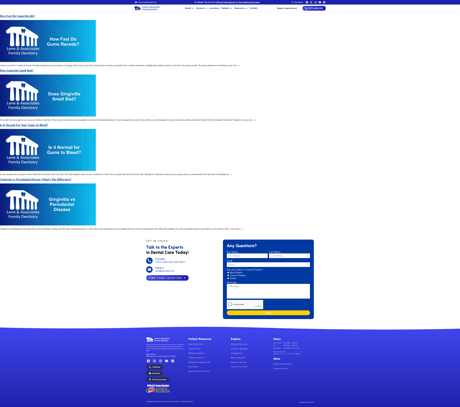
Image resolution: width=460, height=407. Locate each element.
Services (200, 8)
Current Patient (238, 275)
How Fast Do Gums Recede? (17, 15)
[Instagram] (315, 2)
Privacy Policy (309, 402)
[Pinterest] (324, 2)
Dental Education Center (199, 371)
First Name (232, 251)
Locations (214, 8)
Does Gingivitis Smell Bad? (16, 70)
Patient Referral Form (282, 364)
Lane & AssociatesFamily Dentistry (162, 339)
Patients (225, 8)
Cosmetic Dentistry (239, 349)
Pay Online (193, 367)
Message (232, 282)
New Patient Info (196, 344)
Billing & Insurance (196, 353)
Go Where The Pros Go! (227, 2)
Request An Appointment (200, 362)
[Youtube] (320, 2)
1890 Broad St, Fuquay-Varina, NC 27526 (161, 356)
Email (160, 268)
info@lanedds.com (165, 270)
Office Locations (196, 358)
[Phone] (149, 260)
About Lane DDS (238, 358)
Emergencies (236, 353)
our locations (283, 354)
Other (233, 278)
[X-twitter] (311, 2)
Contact (254, 8)
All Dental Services (239, 344)
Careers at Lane (280, 368)
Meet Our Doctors (239, 362)
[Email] (149, 269)
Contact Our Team (239, 367)
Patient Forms (195, 349)
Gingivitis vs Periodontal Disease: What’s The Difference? (35, 179)
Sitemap (301, 402)
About (188, 8)
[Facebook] (307, 2)
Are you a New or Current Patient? (245, 269)
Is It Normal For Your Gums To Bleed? (24, 125)
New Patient (236, 272)
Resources (240, 8)
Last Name (274, 251)
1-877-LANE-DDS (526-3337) (170, 262)
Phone (160, 259)
